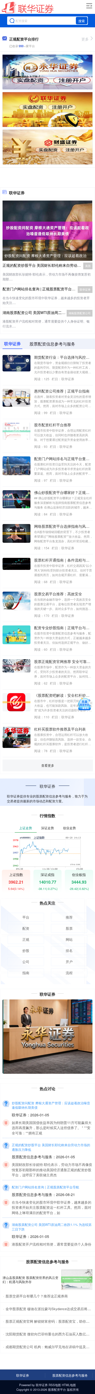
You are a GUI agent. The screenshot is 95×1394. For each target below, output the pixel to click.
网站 (69, 939)
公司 (25, 961)
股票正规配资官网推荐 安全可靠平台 (64, 661)
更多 (85, 39)
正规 (25, 939)
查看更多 (47, 765)
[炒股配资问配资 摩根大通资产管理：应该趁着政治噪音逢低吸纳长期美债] (47, 230)
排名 (69, 950)
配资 (25, 928)
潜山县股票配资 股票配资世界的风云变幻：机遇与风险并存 (30, 1279)
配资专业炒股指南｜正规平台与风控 (63, 627)
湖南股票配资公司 (79, 313)
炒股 (25, 950)
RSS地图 (55, 1385)
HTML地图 (69, 1385)
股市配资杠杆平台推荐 (52, 424)
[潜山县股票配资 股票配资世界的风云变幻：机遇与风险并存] (76, 1279)
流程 (69, 972)
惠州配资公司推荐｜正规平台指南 (61, 391)
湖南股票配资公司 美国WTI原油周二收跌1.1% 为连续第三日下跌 (52, 1226)
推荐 (69, 917)
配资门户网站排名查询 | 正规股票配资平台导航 (41, 289)
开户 (69, 961)
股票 (69, 928)
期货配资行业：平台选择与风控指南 (63, 357)
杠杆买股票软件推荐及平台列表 (60, 729)
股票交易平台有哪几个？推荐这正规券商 (37, 1296)
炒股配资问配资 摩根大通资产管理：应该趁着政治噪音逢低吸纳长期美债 (51, 1105)
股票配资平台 (57, 1389)
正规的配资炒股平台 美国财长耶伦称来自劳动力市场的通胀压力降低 (51, 1147)
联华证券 (85, 289)
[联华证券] (28, 7)
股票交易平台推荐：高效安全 (58, 594)
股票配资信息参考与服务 (70, 1375)
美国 (88, 266)
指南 (25, 972)
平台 (25, 917)
